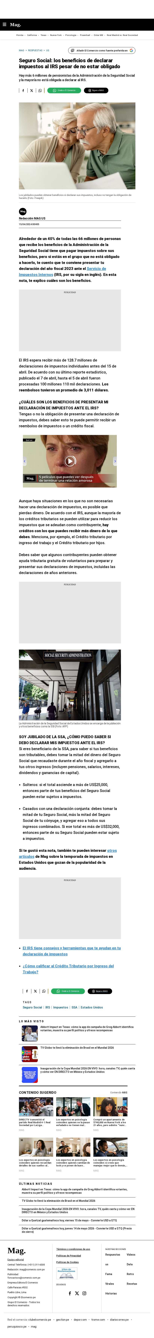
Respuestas (112, 1254)
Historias (111, 1293)
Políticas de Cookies (67, 1262)
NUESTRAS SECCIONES (115, 1249)
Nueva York (56, 35)
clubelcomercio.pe (40, 1319)
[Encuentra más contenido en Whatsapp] (40, 90)
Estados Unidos (92, 1007)
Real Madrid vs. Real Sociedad (122, 35)
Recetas (132, 1283)
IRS (47, 1007)
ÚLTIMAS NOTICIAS (36, 1183)
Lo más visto (31, 1021)
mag (33, 1326)
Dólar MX (98, 35)
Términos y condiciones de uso (73, 1249)
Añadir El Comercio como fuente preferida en (102, 50)
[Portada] (17, 1256)
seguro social (32, 1007)
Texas (43, 35)
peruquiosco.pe (17, 1326)
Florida (19, 35)
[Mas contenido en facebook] (69, 1293)
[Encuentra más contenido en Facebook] (23, 90)
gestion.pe (62, 1319)
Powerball (85, 35)
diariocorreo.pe (119, 1319)
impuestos (60, 1007)
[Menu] (6, 25)
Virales (109, 1283)
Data (130, 1264)
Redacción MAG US (32, 218)
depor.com (80, 1319)
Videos (131, 1254)
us (106, 1264)
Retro (130, 1274)
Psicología (70, 35)
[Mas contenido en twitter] (77, 1293)
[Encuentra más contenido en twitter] (31, 90)
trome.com (98, 1319)
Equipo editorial (16, 1259)
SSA (74, 1007)
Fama (108, 1274)
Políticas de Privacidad (68, 1255)
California (32, 35)
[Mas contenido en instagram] (84, 1293)
